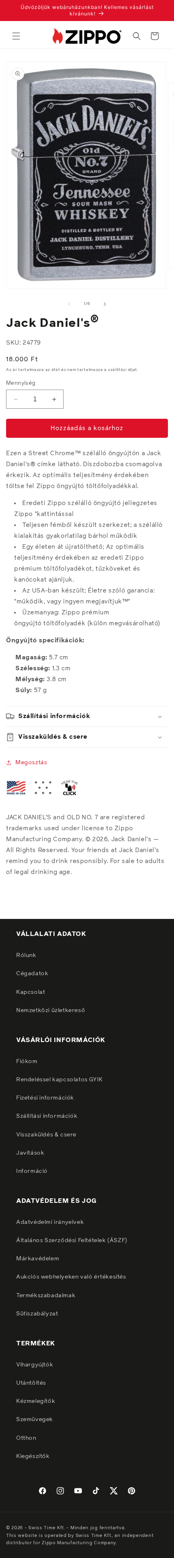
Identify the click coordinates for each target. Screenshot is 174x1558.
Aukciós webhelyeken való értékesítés (71, 1277)
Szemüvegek (34, 1419)
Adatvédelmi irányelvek (50, 1222)
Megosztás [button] (31, 762)
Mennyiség (21, 383)
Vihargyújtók (34, 1365)
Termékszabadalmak (45, 1295)
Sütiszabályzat (37, 1314)
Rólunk (26, 955)
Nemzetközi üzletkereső (50, 1010)
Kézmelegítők (35, 1401)
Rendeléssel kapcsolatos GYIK (59, 1080)
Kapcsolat (30, 992)
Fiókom (27, 1061)
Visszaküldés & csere (46, 1135)
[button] (16, 36)
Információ (32, 1171)
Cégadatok (32, 973)
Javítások (30, 1153)
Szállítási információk (46, 1116)
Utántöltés (31, 1383)
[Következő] (105, 304)
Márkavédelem (37, 1259)
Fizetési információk (45, 1098)
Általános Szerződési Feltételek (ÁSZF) (71, 1240)
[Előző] (69, 304)
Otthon (26, 1438)
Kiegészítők (33, 1456)
